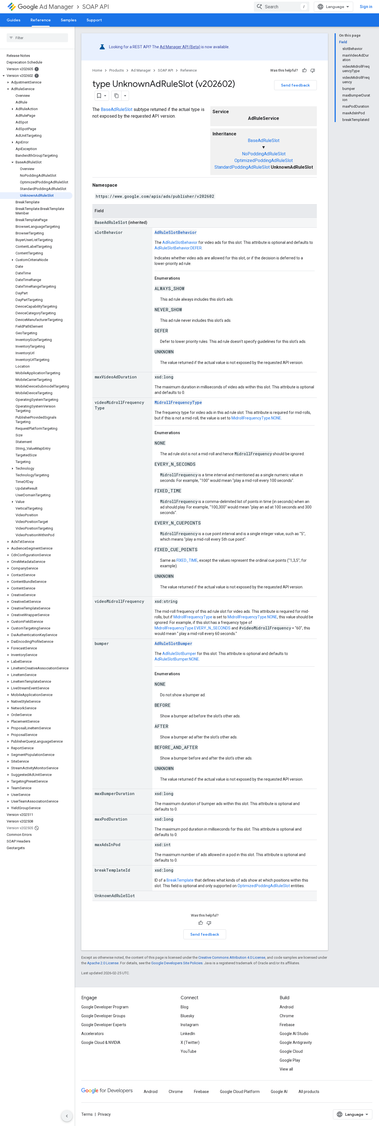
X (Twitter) (190, 1042)
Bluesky (187, 1016)
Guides (14, 19)
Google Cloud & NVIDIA (100, 1042)
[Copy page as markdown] (117, 95)
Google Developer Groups (103, 1016)
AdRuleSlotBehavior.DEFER (178, 248)
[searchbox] (37, 37)
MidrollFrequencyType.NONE (256, 418)
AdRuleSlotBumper (173, 643)
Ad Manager (56, 7)
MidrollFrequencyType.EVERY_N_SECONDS (193, 628)
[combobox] (281, 7)
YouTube (188, 1051)
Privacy (104, 1114)
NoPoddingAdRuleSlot (263, 153)
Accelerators (92, 1033)
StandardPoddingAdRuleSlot (242, 167)
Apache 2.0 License (102, 963)
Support (94, 19)
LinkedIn (188, 1033)
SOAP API (95, 7)
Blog (184, 1007)
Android (287, 1007)
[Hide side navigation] (66, 1116)
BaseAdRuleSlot (263, 140)
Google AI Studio (294, 1033)
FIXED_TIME (187, 560)
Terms (87, 1114)
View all (286, 1069)
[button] (36, 75)
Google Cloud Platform (240, 1091)
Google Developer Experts (103, 1025)
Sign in (366, 6)
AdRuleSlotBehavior (176, 232)
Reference (41, 19)
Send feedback (295, 85)
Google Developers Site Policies (177, 963)
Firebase (287, 1025)
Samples (69, 19)
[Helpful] (304, 70)
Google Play (290, 1060)
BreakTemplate (180, 880)
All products (309, 1091)
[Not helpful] (313, 70)
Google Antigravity (296, 1042)
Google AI (279, 1091)
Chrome (287, 1016)
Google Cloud (291, 1051)
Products (116, 70)
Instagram (190, 1025)
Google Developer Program (104, 1007)
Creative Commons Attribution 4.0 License (231, 957)
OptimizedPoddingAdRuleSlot (263, 160)
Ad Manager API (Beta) (180, 47)
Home (97, 70)
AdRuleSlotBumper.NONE (177, 659)
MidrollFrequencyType (178, 402)
